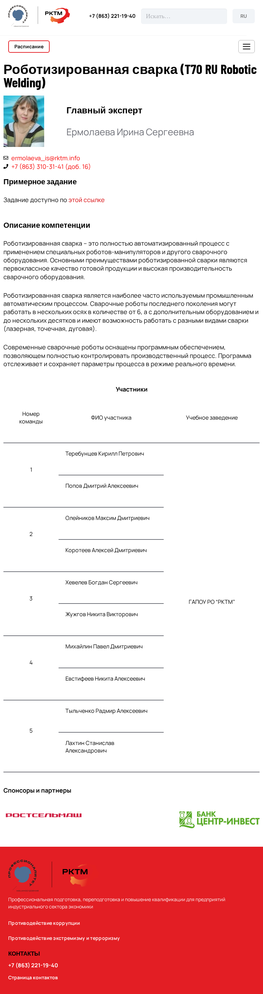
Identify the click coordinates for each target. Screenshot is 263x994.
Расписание (28, 46)
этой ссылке (86, 200)
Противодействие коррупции (44, 923)
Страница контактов (33, 977)
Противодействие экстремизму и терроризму (64, 938)
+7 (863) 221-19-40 (112, 16)
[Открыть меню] (246, 46)
